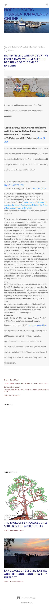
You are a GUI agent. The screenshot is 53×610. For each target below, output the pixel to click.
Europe (7, 387)
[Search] (47, 4)
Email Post (14, 380)
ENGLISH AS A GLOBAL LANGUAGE (34, 383)
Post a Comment (16, 530)
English (17, 383)
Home (8, 36)
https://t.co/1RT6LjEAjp (14, 185)
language (7, 395)
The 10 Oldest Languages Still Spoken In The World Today (25, 524)
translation (16, 395)
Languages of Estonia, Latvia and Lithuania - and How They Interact (26, 574)
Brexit (12, 383)
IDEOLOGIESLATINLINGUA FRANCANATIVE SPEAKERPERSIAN (26, 391)
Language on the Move (37, 325)
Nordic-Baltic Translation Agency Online (26, 14)
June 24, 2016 (39, 189)
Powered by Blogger (28, 598)
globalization (15, 387)
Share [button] (6, 380)
